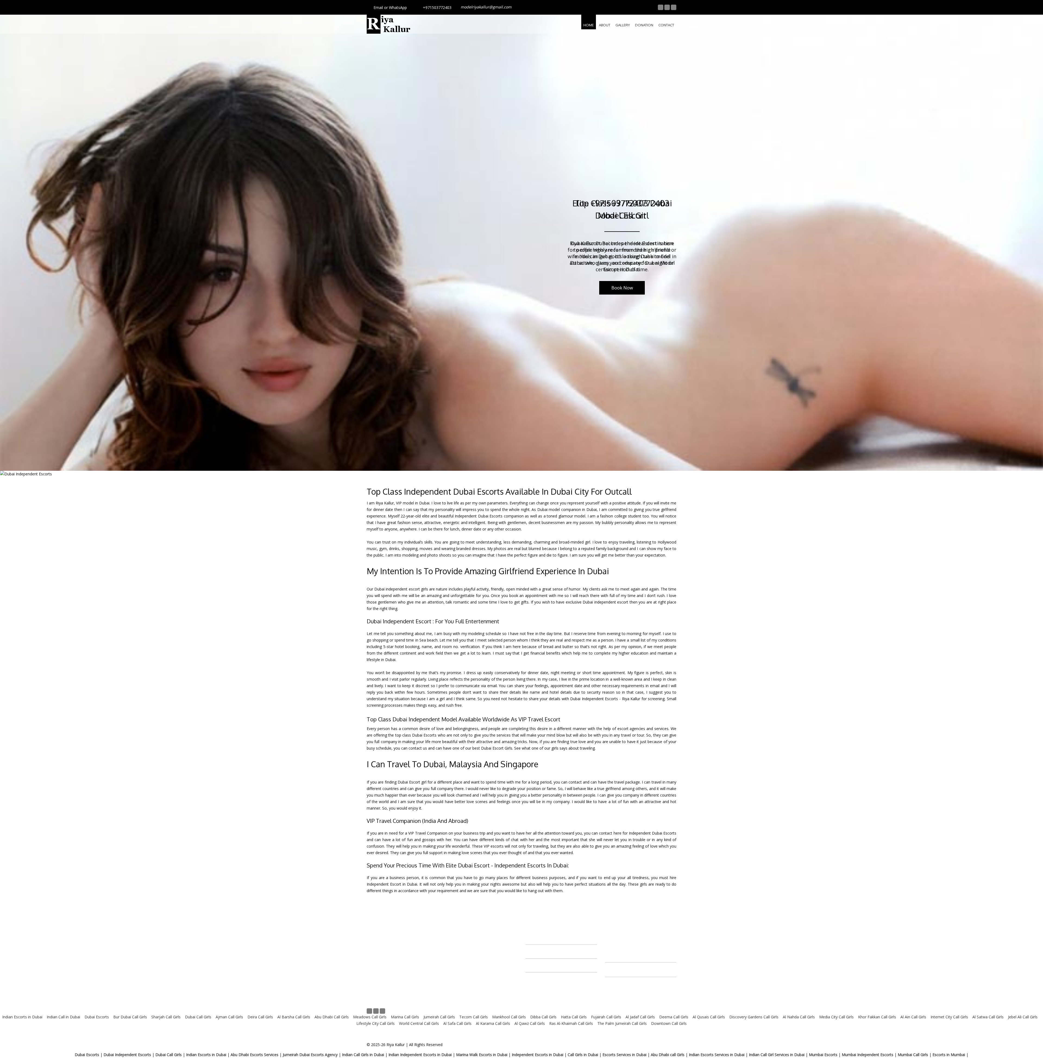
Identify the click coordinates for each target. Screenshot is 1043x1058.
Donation (644, 25)
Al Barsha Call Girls (293, 1016)
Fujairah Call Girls (606, 1016)
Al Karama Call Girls (492, 1023)
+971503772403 (437, 7)
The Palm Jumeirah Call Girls (622, 1023)
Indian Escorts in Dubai (22, 1016)
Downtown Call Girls (669, 1023)
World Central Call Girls (419, 1023)
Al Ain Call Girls (913, 1016)
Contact (666, 25)
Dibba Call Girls (543, 1016)
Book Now (622, 288)
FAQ (455, 976)
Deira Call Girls (260, 1016)
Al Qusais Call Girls (709, 1016)
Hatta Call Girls (574, 1016)
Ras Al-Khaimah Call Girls (571, 1023)
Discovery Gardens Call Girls (753, 1016)
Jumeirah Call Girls (439, 1016)
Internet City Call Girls (949, 1016)
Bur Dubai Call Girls (130, 1016)
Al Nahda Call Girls (798, 1016)
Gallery (622, 25)
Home (588, 25)
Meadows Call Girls (370, 1016)
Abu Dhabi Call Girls (332, 1016)
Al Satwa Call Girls (988, 1016)
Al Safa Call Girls (457, 1023)
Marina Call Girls (405, 1016)
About (604, 25)
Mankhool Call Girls (508, 1016)
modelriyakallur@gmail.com (486, 7)
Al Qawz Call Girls (529, 1023)
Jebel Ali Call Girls (1023, 1016)
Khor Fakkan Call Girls (877, 1016)
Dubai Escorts (96, 1016)
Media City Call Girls (836, 1016)
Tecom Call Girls (473, 1016)
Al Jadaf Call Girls (640, 1016)
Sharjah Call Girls (166, 1016)
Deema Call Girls (673, 1016)
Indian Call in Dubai (63, 1016)
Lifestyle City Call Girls (375, 1023)
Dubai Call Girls (198, 1016)
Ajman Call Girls (229, 1016)
